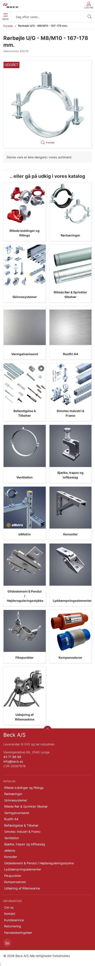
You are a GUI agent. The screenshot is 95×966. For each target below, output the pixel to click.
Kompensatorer (70, 657)
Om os (8, 907)
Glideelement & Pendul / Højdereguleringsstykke (25, 595)
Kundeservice (14, 920)
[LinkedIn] (7, 943)
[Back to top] (47, 730)
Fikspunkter (24, 657)
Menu (5, 19)
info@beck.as (13, 761)
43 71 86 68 (12, 757)
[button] (47, 104)
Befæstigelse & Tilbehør (21, 825)
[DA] (10, 5)
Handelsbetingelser (18, 932)
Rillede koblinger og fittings (24, 788)
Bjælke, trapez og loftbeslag (24, 844)
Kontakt (9, 913)
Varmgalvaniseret (24, 354)
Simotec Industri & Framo (22, 831)
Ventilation (24, 477)
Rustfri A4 (70, 354)
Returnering (12, 926)
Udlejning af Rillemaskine (22, 888)
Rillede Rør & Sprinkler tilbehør (26, 806)
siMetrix (24, 534)
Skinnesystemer (24, 297)
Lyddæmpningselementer (72, 600)
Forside (8, 26)
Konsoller (70, 534)
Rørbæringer (70, 235)
